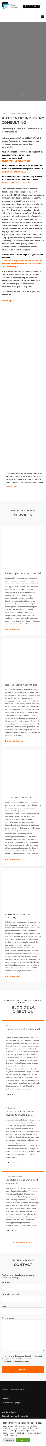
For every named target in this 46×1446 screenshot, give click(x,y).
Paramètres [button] (9, 1440)
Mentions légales (9, 1412)
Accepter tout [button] (23, 1440)
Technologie (10, 1108)
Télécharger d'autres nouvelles (22, 1242)
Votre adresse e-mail (10, 1294)
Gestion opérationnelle (19, 797)
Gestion (9, 1025)
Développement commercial (23, 573)
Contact (5, 1398)
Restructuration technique (21, 684)
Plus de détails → (14, 629)
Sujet (4, 1306)
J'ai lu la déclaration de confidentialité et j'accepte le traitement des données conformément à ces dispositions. (22, 1359)
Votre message (8, 1318)
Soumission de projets (11, 1402)
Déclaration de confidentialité (15, 1416)
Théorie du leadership (14, 1176)
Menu (42, 16)
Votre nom (6, 1282)
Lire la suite (11, 1094)
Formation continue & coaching (18, 916)
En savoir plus (8, 300)
